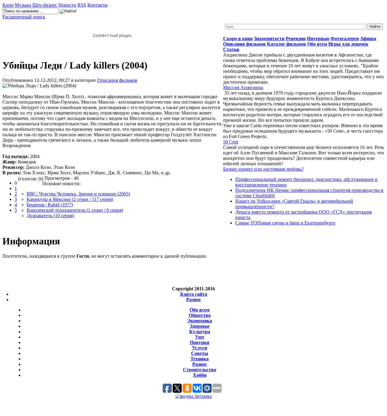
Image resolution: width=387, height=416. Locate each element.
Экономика (199, 320)
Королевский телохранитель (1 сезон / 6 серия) (75, 210)
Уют (199, 337)
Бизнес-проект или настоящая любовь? (263, 169)
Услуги (199, 347)
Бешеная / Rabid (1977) (50, 204)
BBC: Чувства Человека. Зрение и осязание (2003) (78, 193)
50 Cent (230, 141)
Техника (199, 358)
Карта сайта (193, 294)
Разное (193, 299)
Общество (200, 315)
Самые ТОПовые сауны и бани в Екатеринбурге (285, 222)
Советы (199, 353)
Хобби (200, 375)
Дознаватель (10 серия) (50, 215)
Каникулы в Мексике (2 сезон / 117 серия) (70, 199)
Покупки (199, 342)
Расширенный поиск (23, 16)
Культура (199, 331)
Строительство (199, 369)
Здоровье (200, 326)
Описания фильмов (117, 80)
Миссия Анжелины (243, 87)
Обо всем (200, 309)
